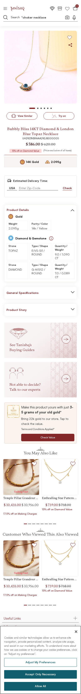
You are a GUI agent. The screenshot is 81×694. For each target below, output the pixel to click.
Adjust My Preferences (40, 662)
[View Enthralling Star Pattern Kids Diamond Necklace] (60, 477)
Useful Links (12, 618)
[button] (72, 209)
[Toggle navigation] (6, 8)
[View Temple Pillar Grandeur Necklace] (21, 477)
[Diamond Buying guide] (51, 238)
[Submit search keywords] (5, 17)
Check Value (47, 437)
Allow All (40, 686)
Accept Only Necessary (40, 674)
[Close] (76, 631)
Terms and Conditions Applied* (37, 429)
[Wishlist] (67, 8)
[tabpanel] (40, 67)
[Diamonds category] (52, 8)
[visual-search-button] (67, 17)
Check (67, 188)
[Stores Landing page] (60, 8)
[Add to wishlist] (34, 464)
